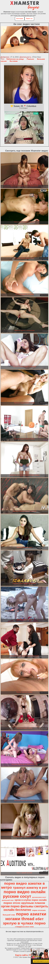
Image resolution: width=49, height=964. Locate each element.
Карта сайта (21, 955)
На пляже (14, 61)
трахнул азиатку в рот (30, 887)
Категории (19, 18)
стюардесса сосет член (24, 927)
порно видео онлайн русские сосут (24, 894)
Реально (30, 59)
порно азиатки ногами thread (25, 916)
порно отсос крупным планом (24, 902)
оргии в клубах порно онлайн (31, 900)
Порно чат (29, 18)
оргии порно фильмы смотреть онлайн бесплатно (24, 908)
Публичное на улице (15, 59)
